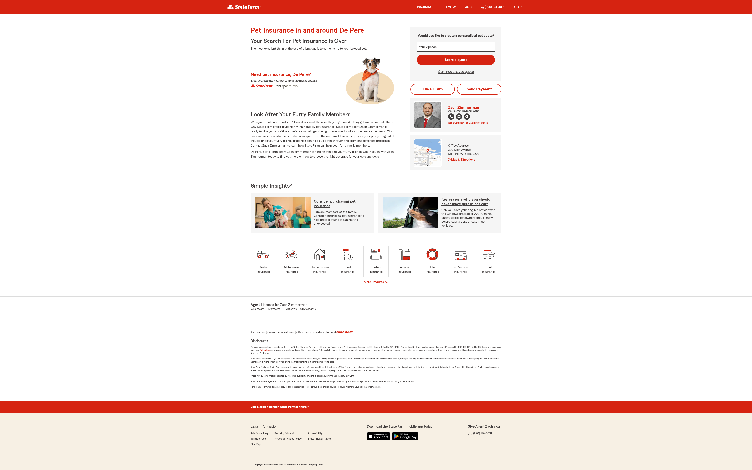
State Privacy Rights (319, 439)
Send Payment (479, 89)
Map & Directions (463, 159)
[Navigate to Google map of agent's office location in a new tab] (467, 116)
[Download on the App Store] (378, 436)
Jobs (469, 7)
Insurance (425, 7)
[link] (244, 7)
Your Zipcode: (428, 47)
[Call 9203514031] (451, 116)
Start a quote (456, 60)
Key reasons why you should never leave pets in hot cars (465, 201)
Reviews (450, 7)
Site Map (256, 444)
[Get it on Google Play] (405, 436)
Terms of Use (258, 439)
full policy (265, 350)
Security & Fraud (284, 433)
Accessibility (315, 433)
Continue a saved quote (456, 71)
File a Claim (433, 89)
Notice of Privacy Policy (288, 439)
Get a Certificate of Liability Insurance (468, 123)
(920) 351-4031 (495, 7)
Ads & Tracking (259, 433)
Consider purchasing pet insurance (335, 203)
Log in (517, 7)
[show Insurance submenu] (435, 7)
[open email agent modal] (459, 117)
